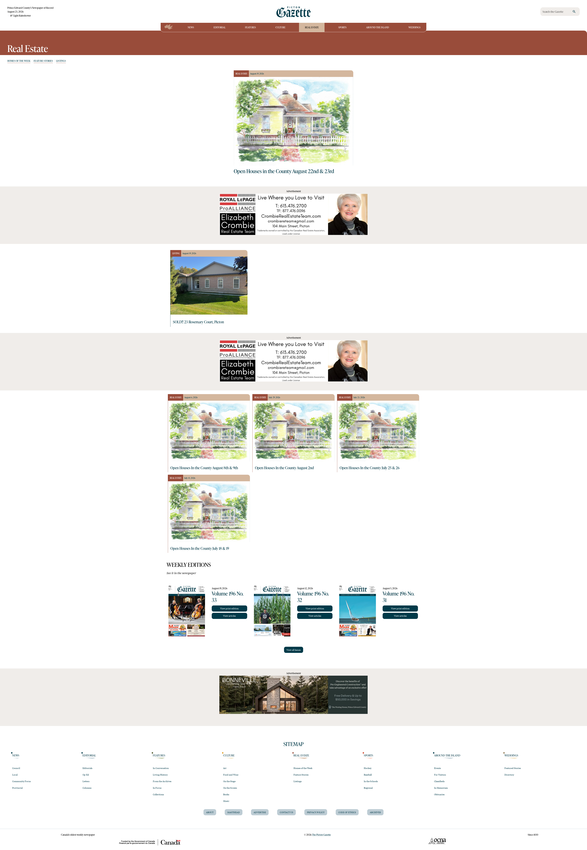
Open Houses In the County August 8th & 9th (204, 467)
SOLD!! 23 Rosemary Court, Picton (198, 321)
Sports (342, 27)
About (210, 812)
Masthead (233, 812)
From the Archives (162, 781)
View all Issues (293, 649)
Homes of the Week (18, 60)
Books (226, 794)
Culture (280, 27)
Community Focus (21, 781)
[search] (574, 11)
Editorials (87, 768)
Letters (86, 781)
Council (16, 768)
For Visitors (440, 774)
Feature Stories (43, 60)
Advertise (260, 812)
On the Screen (230, 787)
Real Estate (312, 27)
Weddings (414, 27)
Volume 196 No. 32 (313, 596)
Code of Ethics (347, 812)
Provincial (17, 787)
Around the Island (377, 27)
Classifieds (439, 781)
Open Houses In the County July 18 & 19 (199, 548)
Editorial (219, 27)
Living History (160, 774)
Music (226, 800)
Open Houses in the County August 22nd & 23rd (284, 170)
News (191, 27)
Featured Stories (512, 768)
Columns (87, 787)
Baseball (368, 774)
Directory (509, 774)
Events (437, 768)
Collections (158, 794)
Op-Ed (86, 774)
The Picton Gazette (321, 834)
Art (224, 768)
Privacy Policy (316, 812)
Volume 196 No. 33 (227, 596)
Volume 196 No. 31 (398, 596)
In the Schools (371, 781)
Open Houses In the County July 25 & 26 (369, 467)
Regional (368, 787)
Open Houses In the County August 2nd (284, 467)
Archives (375, 812)
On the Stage (229, 781)
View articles (229, 615)
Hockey (367, 768)
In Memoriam (441, 787)
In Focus (157, 787)
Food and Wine (230, 774)
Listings (61, 60)
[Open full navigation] (168, 27)
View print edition (229, 608)
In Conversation (161, 768)
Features (250, 27)
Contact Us (286, 812)
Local (15, 774)
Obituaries (439, 794)
